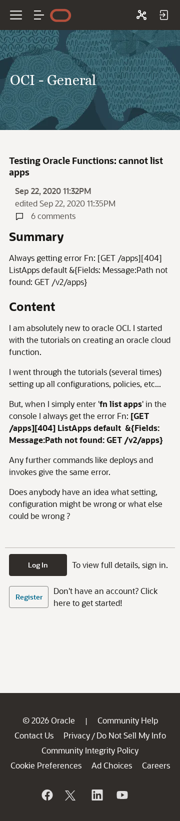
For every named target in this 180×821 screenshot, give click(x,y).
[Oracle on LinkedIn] (96, 795)
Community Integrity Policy (90, 750)
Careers (156, 765)
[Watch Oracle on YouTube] (121, 795)
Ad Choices (112, 765)
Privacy (77, 735)
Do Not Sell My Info (131, 735)
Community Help (128, 720)
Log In (38, 565)
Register (29, 597)
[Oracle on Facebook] (46, 795)
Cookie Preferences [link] (46, 765)
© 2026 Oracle (48, 720)
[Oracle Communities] (142, 15)
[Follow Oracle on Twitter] (71, 795)
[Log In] (163, 15)
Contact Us (34, 735)
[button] (39, 15)
